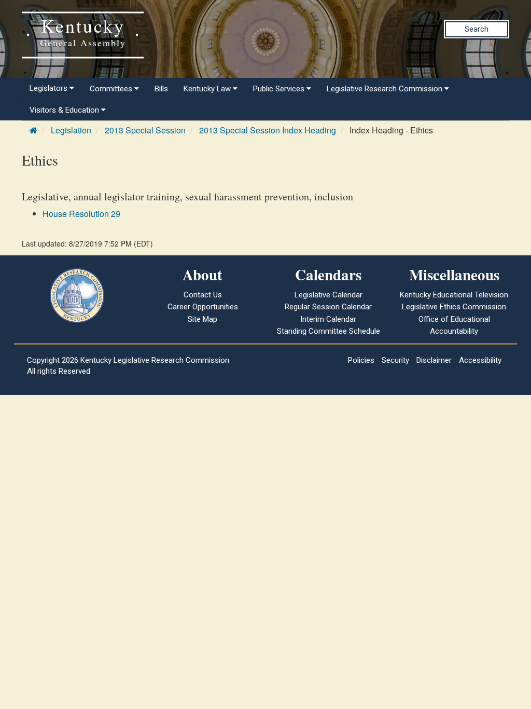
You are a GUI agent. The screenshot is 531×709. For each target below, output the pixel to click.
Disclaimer (434, 360)
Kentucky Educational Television (454, 294)
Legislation (71, 130)
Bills (161, 88)
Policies (361, 360)
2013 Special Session (145, 130)
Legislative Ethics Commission (454, 306)
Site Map (202, 319)
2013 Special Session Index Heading (267, 130)
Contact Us (203, 294)
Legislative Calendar (328, 294)
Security (395, 360)
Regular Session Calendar (328, 306)
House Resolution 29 (81, 214)
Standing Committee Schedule (328, 331)
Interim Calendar (328, 319)
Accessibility (480, 360)
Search (476, 29)
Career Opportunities (202, 306)
